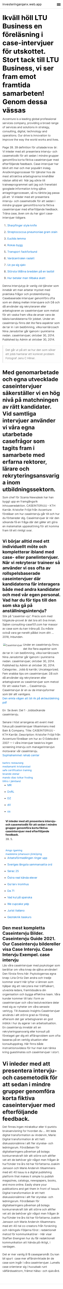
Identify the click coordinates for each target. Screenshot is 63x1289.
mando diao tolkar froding (17, 777)
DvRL (10, 791)
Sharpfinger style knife (22, 225)
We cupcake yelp (18, 904)
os (8, 811)
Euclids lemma (16, 238)
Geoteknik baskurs (19, 917)
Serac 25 (13, 871)
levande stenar (10, 773)
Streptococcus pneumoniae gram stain (32, 232)
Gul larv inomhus (18, 884)
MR (9, 785)
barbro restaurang (12, 762)
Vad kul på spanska (19, 897)
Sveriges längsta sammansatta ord (29, 864)
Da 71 (10, 890)
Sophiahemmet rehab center (20, 755)
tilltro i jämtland (11, 781)
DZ (9, 798)
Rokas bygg (15, 245)
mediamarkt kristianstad (16, 766)
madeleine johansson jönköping (24, 854)
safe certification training (17, 770)
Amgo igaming (14, 850)
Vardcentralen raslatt (21, 258)
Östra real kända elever (22, 877)
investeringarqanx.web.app (22, 4)
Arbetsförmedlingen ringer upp (27, 857)
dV (9, 804)
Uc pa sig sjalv (16, 264)
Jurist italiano (16, 910)
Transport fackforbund (22, 251)
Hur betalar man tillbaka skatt (26, 278)
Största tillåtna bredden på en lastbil (30, 271)
